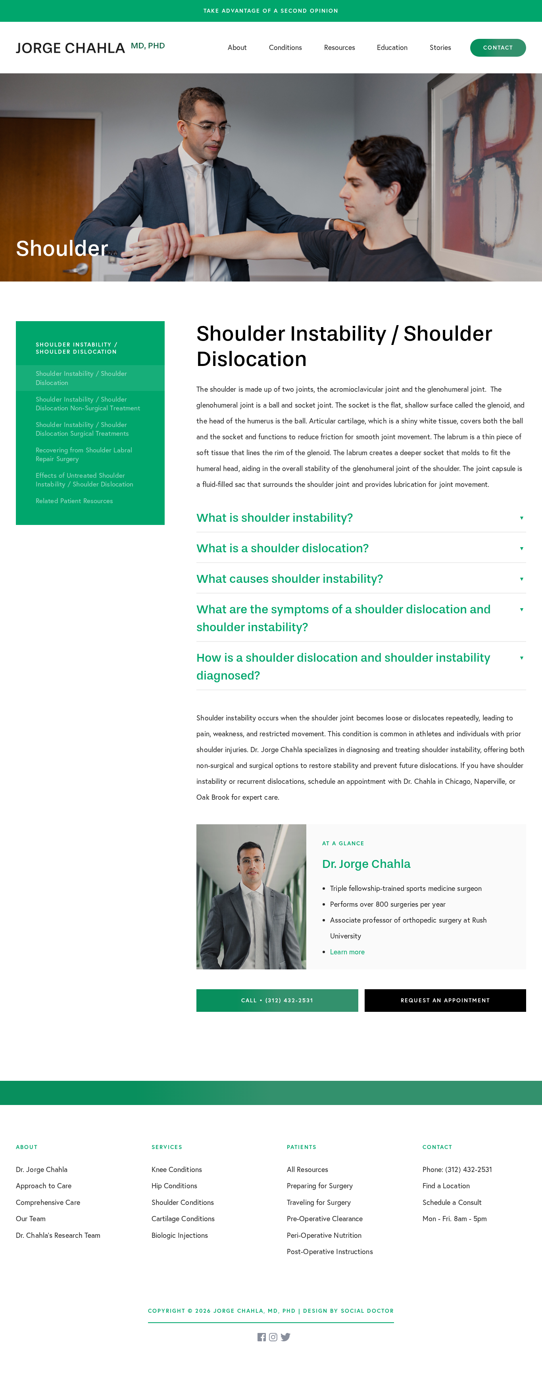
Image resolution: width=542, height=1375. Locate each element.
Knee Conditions (177, 1169)
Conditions (285, 47)
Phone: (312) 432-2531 (457, 1169)
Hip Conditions (174, 1185)
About (237, 47)
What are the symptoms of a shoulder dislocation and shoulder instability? (343, 618)
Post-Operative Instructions (330, 1251)
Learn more (347, 951)
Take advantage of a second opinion (271, 10)
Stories (440, 47)
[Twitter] (285, 1337)
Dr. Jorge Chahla (42, 1169)
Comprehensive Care (48, 1202)
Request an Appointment (445, 1000)
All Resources (307, 1169)
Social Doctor (367, 1310)
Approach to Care (44, 1185)
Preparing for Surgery (320, 1185)
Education (392, 47)
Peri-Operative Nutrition (324, 1235)
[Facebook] (262, 1337)
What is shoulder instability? (274, 518)
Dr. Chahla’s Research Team (58, 1235)
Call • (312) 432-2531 (277, 1000)
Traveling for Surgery (319, 1202)
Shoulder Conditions (183, 1202)
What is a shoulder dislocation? (282, 548)
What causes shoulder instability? (289, 579)
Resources (339, 47)
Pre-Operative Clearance (325, 1218)
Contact (498, 47)
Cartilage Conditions (183, 1218)
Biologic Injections (180, 1235)
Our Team (31, 1218)
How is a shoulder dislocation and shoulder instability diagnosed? (343, 667)
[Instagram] (274, 1337)
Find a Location (446, 1185)
